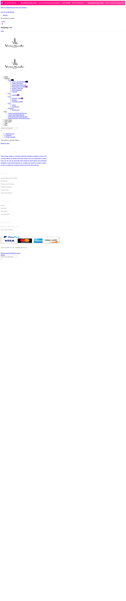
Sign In (3, 205)
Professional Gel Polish (20, 86)
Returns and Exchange (7, 184)
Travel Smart (8, 120)
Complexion (15, 106)
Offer (6, 123)
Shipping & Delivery (6, 187)
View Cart (3, 208)
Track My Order (5, 214)
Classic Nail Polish (17, 83)
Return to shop (5, 143)
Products (7, 78)
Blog (5, 125)
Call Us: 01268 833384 (7, 12)
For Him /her (15, 110)
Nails (11, 80)
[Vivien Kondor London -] (14, 52)
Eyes (9, 96)
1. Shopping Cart (9, 133)
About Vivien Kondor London (9, 178)
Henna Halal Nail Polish (19, 85)
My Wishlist (4, 211)
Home (6, 76)
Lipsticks (15, 95)
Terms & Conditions (6, 192)
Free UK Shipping (21, 7)
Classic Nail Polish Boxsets (16, 115)
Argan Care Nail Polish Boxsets (17, 113)
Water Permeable (17, 90)
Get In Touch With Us (7, 229)
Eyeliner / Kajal (17, 98)
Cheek (14, 105)
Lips (9, 93)
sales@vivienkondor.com (8, 7)
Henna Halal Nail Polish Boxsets (17, 116)
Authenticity (4, 181)
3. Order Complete (9, 137)
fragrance (11, 108)
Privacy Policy (5, 190)
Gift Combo (7, 121)
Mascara (14, 100)
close (2, 31)
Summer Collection (17, 88)
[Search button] (1, 130)
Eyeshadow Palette (17, 101)
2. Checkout (8, 135)
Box (5, 111)
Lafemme (14, 91)
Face (9, 103)
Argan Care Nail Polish (20, 81)
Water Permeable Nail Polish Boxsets (19, 118)
